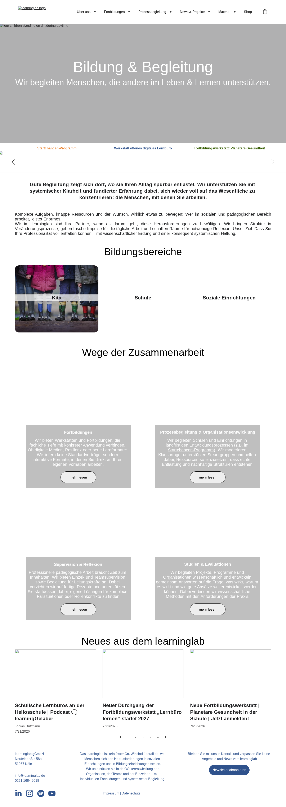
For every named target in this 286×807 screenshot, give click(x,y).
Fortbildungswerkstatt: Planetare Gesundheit (229, 148)
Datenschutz (131, 793)
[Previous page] (120, 737)
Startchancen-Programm (56, 148)
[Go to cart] (265, 12)
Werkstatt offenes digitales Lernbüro (143, 148)
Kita (56, 297)
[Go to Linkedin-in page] (18, 793)
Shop (248, 12)
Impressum (111, 793)
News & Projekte (192, 12)
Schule (143, 297)
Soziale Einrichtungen (229, 297)
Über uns (83, 12)
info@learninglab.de (30, 775)
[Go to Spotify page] (40, 793)
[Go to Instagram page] (29, 793)
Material (224, 12)
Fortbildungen (114, 12)
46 (158, 737)
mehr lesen (78, 477)
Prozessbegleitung (152, 12)
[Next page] (165, 737)
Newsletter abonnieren (229, 770)
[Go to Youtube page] (51, 793)
